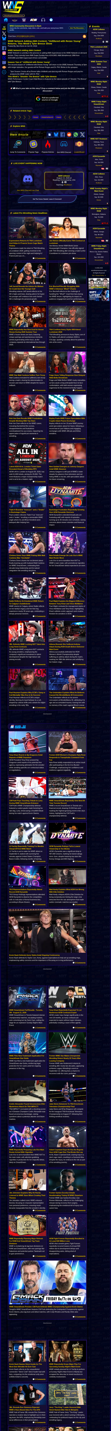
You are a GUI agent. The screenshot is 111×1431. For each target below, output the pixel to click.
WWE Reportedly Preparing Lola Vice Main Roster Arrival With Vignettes (26, 1151)
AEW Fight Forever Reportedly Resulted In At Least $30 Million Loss (66, 1240)
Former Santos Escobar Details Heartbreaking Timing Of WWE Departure (66, 1194)
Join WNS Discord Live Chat (28, 190)
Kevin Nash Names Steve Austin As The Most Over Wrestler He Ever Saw (25, 1365)
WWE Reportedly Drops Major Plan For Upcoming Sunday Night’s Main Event (65, 1365)
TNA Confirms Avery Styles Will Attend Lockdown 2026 (65, 331)
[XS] (18, 36)
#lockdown (98, 56)
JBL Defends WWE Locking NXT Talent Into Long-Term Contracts (27, 645)
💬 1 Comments (39, 861)
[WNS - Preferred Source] (47, 99)
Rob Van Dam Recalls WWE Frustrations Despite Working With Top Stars (25, 419)
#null (98, 73)
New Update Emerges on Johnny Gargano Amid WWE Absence (66, 468)
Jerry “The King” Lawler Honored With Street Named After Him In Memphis (65, 1408)
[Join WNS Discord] (27, 179)
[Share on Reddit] (69, 134)
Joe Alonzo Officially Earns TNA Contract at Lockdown (67, 242)
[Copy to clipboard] (50, 134)
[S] (21, 36)
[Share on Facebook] (63, 134)
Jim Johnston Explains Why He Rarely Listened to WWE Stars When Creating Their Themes (27, 1195)
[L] (26, 36)
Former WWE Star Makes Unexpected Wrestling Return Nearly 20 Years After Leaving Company (65, 1058)
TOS (93, 275)
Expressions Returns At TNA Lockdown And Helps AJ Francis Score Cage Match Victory (26, 243)
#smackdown (99, 113)
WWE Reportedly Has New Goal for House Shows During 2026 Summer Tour (26, 331)
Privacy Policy (100, 275)
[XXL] (32, 36)
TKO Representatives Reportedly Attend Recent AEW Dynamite (25, 891)
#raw (98, 93)
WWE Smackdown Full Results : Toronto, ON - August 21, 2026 (26, 1011)
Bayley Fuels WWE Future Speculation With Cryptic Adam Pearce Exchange (67, 419)
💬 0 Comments (39, 258)
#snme (99, 200)
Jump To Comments (17, 152)
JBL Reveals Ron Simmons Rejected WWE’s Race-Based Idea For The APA (24, 1408)
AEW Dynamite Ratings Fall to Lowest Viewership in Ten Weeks (64, 847)
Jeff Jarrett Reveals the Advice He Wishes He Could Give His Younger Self (26, 287)
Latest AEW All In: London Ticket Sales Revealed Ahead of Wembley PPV (25, 468)
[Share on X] (82, 134)
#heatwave (98, 148)
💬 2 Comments (79, 773)
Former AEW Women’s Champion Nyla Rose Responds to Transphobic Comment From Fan (67, 757)
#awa (58, 117)
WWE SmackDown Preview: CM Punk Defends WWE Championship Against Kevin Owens (46, 1307)
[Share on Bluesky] (56, 134)
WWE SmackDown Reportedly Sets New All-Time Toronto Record (67, 802)
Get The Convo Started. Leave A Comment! (47, 199)
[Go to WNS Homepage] (14, 7)
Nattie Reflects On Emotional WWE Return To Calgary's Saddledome (26, 602)
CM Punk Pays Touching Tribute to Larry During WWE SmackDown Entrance (25, 802)
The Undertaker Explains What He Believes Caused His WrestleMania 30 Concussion (66, 694)
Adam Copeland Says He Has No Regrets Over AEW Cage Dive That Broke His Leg (66, 1151)
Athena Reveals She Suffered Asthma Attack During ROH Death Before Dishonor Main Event (66, 646)
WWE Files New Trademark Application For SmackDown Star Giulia (26, 1057)
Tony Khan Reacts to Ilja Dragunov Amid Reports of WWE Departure (25, 756)
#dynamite (99, 165)
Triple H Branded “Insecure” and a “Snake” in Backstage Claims (27, 511)
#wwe (35, 117)
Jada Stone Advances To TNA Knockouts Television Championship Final (66, 1105)
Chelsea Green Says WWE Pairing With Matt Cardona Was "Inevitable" (27, 557)
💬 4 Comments (39, 1122)
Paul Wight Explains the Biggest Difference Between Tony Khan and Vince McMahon (66, 602)
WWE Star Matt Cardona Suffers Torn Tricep (27, 375)
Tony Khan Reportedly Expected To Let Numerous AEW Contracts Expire (65, 1011)
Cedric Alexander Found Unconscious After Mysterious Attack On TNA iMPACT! (27, 1105)
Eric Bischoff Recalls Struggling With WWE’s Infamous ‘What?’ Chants (64, 287)
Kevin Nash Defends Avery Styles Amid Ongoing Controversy (34, 955)
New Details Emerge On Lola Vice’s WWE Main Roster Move (66, 557)
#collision (68, 185)
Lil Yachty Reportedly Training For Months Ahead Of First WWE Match (26, 847)
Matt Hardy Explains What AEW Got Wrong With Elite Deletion (66, 891)
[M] (23, 36)
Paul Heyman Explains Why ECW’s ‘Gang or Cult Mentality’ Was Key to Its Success (27, 694)
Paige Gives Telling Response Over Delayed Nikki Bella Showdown (67, 376)
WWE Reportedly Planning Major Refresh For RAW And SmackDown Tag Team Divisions (26, 1241)
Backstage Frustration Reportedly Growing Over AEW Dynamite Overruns (66, 511)
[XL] (28, 36)
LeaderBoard (79, 152)
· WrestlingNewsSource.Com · (13, 15)
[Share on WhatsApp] (76, 134)
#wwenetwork (47, 117)
